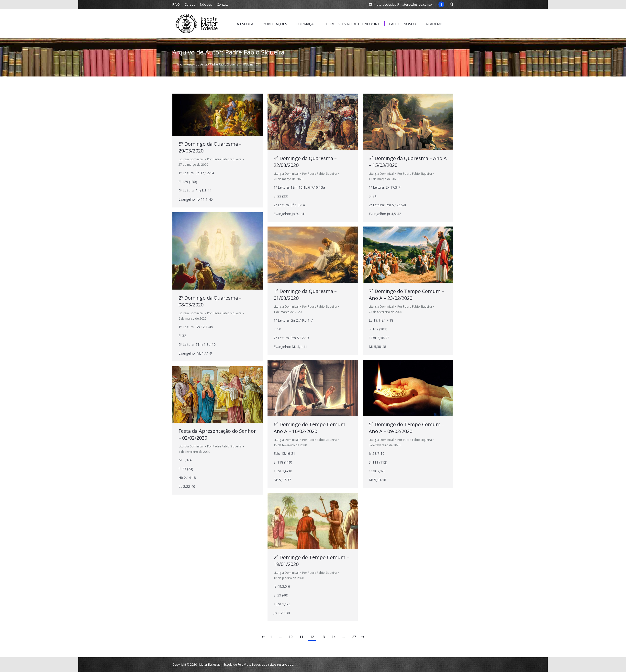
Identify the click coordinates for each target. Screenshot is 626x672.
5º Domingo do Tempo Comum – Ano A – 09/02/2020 (406, 427)
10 (290, 636)
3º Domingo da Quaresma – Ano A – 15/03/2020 (408, 161)
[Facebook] (441, 4)
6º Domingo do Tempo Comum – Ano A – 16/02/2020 (311, 427)
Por (224, 159)
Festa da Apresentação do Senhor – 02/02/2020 (217, 434)
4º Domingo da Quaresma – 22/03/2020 (305, 161)
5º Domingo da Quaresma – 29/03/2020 (210, 147)
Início (178, 64)
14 (333, 636)
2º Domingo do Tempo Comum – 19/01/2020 (311, 560)
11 (301, 636)
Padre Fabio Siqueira (254, 52)
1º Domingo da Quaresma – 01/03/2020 (305, 294)
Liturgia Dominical (191, 159)
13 (323, 636)
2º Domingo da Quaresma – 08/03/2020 (210, 301)
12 (312, 636)
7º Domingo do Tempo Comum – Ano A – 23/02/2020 (406, 294)
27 (354, 636)
